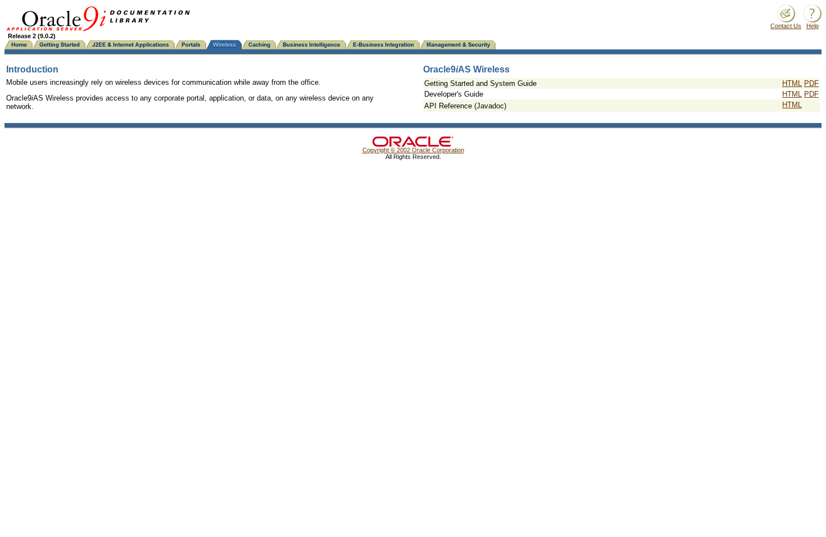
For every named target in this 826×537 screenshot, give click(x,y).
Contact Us (785, 25)
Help (812, 25)
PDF (811, 83)
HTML (792, 83)
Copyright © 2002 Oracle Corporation (413, 150)
